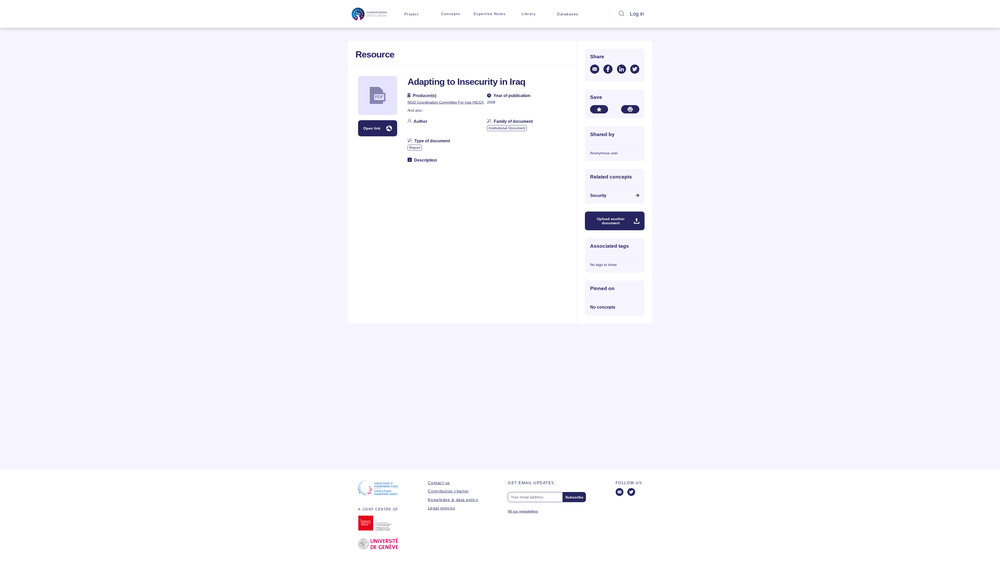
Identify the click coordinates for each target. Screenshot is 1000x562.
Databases (567, 14)
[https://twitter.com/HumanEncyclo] (631, 492)
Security (598, 195)
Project (411, 14)
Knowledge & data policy (453, 499)
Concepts (450, 14)
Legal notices (441, 508)
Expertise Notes (490, 14)
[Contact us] (619, 492)
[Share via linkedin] (621, 69)
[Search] (621, 14)
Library (529, 14)
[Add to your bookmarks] (599, 109)
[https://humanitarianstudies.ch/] (378, 488)
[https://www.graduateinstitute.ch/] (378, 523)
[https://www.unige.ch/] (378, 544)
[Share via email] (594, 69)
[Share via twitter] (634, 69)
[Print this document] (630, 109)
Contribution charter (448, 491)
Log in (637, 14)
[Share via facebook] (607, 69)
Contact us (439, 483)
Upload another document (610, 221)
